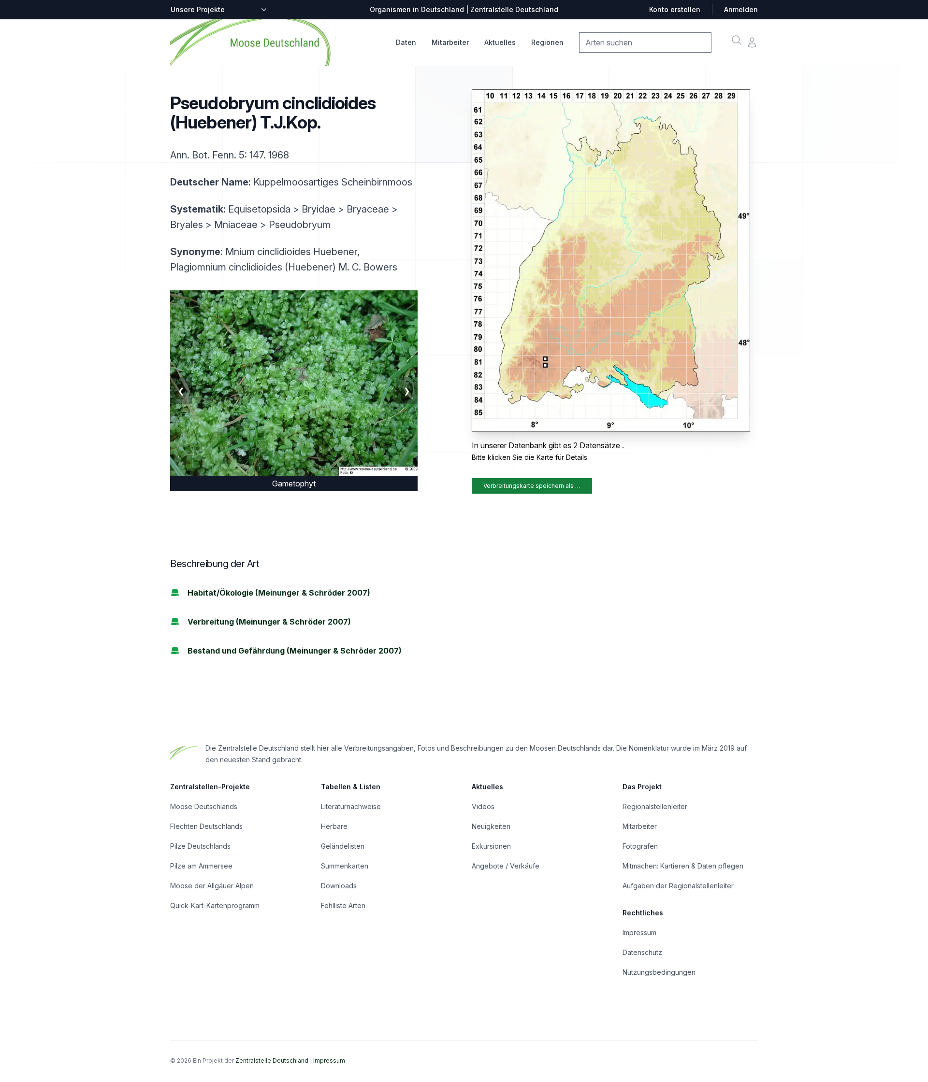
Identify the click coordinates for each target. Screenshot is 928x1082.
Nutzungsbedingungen (659, 972)
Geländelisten (342, 846)
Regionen (547, 42)
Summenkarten (344, 866)
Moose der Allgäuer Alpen (212, 886)
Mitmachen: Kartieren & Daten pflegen (683, 866)
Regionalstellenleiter (655, 806)
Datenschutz (642, 952)
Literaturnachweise (351, 806)
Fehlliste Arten (343, 905)
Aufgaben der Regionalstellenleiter (678, 886)
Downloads (339, 886)
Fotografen (640, 846)
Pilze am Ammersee (201, 866)
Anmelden (741, 9)
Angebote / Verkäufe (505, 866)
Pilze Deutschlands (200, 846)
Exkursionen (491, 846)
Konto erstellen (674, 9)
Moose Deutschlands (203, 806)
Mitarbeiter (450, 42)
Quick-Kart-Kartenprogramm (215, 905)
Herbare (334, 826)
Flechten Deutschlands (206, 826)
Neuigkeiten (491, 826)
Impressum (639, 932)
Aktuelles (500, 42)
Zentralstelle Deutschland (271, 1060)
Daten (406, 42)
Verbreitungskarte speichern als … (531, 485)
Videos (483, 806)
